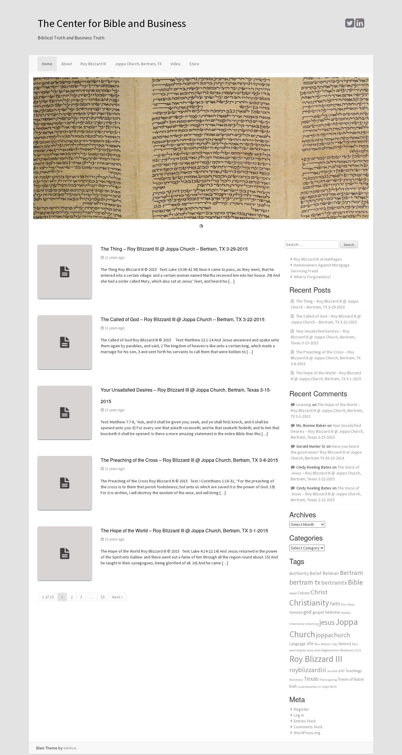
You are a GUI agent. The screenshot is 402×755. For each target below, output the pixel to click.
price (317, 650)
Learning (303, 404)
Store (194, 63)
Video (175, 63)
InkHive (70, 748)
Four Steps (348, 604)
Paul (355, 644)
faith (335, 603)
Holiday (346, 613)
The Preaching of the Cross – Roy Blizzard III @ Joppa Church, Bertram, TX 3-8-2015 (189, 460)
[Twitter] (349, 25)
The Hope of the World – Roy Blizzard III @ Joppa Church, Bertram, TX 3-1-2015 (184, 530)
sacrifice (332, 671)
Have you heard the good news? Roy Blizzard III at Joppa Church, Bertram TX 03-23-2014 (326, 452)
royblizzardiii (307, 670)
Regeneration (330, 650)
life (310, 643)
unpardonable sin (309, 687)
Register (301, 709)
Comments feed (308, 726)
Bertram (351, 572)
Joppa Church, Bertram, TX (138, 63)
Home (47, 63)
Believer (331, 573)
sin (341, 670)
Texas (311, 678)
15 (103, 597)
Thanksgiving (328, 680)
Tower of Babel (351, 679)
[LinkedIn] (359, 25)
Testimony (296, 680)
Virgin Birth (329, 687)
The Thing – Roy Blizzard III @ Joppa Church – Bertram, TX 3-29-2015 (174, 248)
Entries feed (304, 721)
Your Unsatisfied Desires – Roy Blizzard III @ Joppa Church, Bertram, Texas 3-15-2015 (323, 336)
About (66, 63)
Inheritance (296, 624)
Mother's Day (329, 644)
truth (293, 686)
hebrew (332, 612)
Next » (117, 597)
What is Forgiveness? (312, 276)
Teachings (353, 670)
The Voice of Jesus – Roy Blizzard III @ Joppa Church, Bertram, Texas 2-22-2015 (326, 472)
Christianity (309, 602)
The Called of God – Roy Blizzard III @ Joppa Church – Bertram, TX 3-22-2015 (183, 319)
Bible (355, 582)
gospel (318, 612)
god (307, 612)
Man (317, 644)
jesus (327, 622)
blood (293, 593)
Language (297, 643)
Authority (299, 573)
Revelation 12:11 (350, 650)
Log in (299, 715)
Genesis (296, 612)
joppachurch (333, 635)
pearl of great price (301, 650)
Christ (319, 592)
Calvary (304, 592)
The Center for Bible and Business (112, 23)
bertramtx (334, 582)
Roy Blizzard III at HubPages (318, 259)
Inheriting (311, 624)
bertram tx (304, 582)
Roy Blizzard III (93, 63)
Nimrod (345, 643)
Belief (316, 573)
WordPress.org (307, 732)
